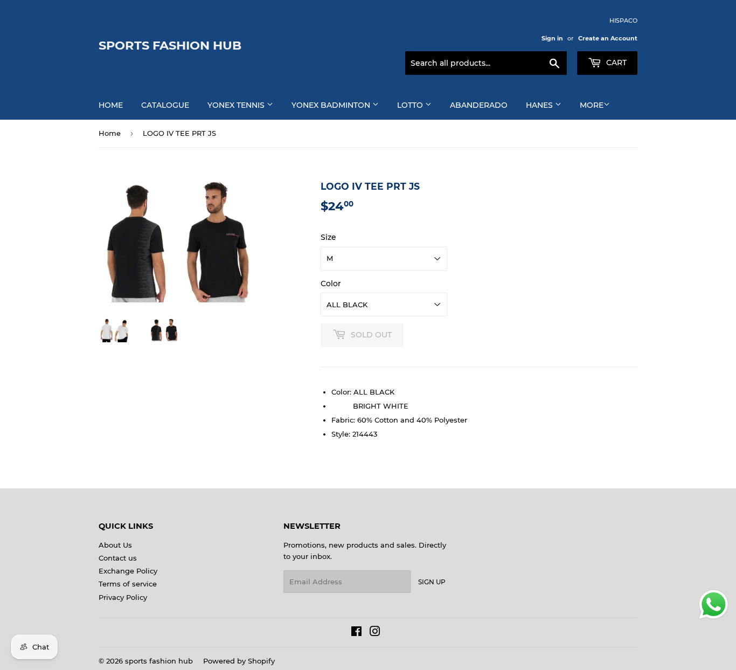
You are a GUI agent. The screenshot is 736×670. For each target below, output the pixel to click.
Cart (615, 62)
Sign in (552, 38)
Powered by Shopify (239, 661)
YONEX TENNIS (237, 105)
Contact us (118, 558)
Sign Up (432, 582)
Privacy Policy (123, 597)
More (591, 105)
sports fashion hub (170, 45)
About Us (115, 545)
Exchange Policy (128, 571)
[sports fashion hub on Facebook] (356, 632)
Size (328, 237)
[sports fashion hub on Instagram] (375, 632)
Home (111, 105)
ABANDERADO (479, 105)
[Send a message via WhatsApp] (714, 604)
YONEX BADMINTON (331, 105)
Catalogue (165, 105)
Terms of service (128, 583)
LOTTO (411, 105)
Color (331, 283)
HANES (540, 105)
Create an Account (607, 38)
